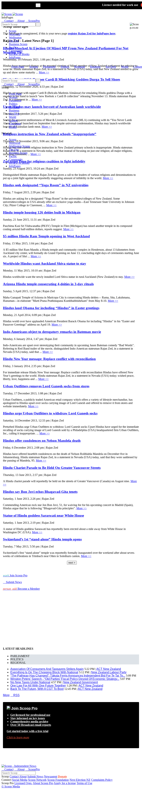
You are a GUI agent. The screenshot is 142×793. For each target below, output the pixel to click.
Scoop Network (37, 779)
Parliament (49, 66)
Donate (62, 776)
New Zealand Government (80, 682)
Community (16, 50)
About (23, 776)
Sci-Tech (111, 66)
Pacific (13, 47)
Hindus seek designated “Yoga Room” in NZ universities (45, 185)
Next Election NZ (80, 779)
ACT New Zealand (108, 669)
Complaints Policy (102, 779)
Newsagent (50, 776)
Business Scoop (18, 44)
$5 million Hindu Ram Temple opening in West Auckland (46, 236)
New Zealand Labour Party (108, 672)
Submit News (35, 776)
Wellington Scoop (19, 146)
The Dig (14, 40)
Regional (79, 66)
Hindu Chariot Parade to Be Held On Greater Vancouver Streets (52, 468)
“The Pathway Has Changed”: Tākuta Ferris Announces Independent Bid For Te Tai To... (67, 675)
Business (95, 66)
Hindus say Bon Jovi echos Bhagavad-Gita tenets (40, 492)
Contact (14, 776)
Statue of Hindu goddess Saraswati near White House (43, 515)
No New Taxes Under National (30, 682)
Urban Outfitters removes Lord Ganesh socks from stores (46, 386)
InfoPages (15, 57)
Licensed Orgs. (23, 783)
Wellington (15, 37)
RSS (15, 695)
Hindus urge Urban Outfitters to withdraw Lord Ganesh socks (50, 413)
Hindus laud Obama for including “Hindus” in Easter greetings (51, 308)
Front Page (17, 66)
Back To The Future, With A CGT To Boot (37, 688)
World (124, 66)
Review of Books (19, 54)
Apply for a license (65, 783)
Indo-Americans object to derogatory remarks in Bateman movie (52, 332)
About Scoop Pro (43, 783)
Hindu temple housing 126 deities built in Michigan (41, 212)
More (6, 695)
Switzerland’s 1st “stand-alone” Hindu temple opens (42, 539)
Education (15, 123)
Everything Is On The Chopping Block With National (44, 672)
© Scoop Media (10, 786)
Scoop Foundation (58, 779)
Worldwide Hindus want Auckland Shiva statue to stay (44, 263)
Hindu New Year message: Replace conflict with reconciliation (49, 359)
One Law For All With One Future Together (38, 685)
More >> (108, 178)
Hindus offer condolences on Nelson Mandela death (42, 441)
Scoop (12, 30)
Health (13, 127)
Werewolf (14, 34)
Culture (13, 120)
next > (71, 562)
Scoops (33, 66)
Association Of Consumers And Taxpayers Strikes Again (47, 669)
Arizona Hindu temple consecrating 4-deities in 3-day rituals (48, 284)
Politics (65, 66)
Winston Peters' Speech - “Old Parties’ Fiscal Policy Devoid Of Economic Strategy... (64, 678)
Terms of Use (84, 783)
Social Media (19, 779)
